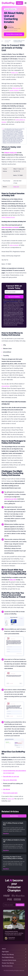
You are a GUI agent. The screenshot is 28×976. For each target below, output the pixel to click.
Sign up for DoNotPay (14, 296)
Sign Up (19, 3)
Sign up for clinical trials (10, 780)
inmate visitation (14, 90)
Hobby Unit (14, 72)
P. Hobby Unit (13, 152)
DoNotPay (8, 3)
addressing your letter (10, 499)
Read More (6, 833)
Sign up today (20, 904)
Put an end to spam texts (10, 793)
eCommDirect (5, 386)
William (6, 152)
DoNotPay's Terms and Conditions (11, 301)
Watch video (8, 926)
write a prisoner (14, 245)
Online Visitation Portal (8, 217)
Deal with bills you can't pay (11, 776)
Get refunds (6, 789)
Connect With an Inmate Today (14, 34)
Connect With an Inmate (10, 9)
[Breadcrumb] (2, 41)
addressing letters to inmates (10, 227)
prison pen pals (16, 88)
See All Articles (14, 816)
